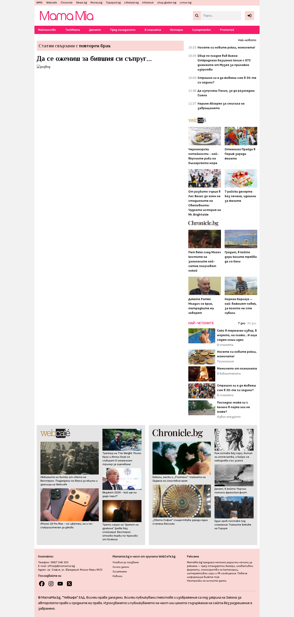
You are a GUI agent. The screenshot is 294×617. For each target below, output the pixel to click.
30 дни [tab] (251, 323)
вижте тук (211, 577)
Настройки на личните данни (206, 581)
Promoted (227, 30)
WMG (39, 2)
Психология (225, 361)
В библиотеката (229, 373)
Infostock (148, 2)
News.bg (81, 2)
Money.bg (96, 2)
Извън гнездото (229, 417)
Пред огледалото (123, 30)
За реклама (120, 571)
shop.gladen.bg (166, 2)
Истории (176, 30)
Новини (117, 576)
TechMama (72, 30)
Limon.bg (185, 2)
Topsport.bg (113, 2)
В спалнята (153, 30)
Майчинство (47, 30)
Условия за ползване (126, 562)
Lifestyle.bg (131, 2)
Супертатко (201, 30)
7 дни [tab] (241, 323)
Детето (95, 30)
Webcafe (51, 2)
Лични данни (121, 567)
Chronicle (67, 2)
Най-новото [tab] (247, 40)
